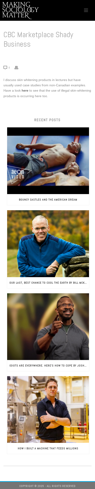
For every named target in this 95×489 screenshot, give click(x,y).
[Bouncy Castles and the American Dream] (48, 160)
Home (12, 55)
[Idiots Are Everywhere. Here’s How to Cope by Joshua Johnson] (48, 326)
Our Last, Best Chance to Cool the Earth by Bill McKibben (49, 283)
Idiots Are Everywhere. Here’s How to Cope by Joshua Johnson (49, 365)
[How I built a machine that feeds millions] (48, 409)
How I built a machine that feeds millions (48, 448)
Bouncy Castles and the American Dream (48, 199)
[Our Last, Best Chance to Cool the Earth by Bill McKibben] (48, 243)
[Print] (19, 67)
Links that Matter (30, 55)
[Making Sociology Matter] (21, 10)
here (25, 90)
